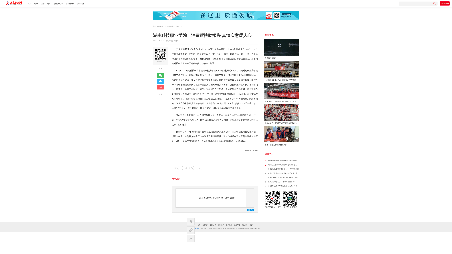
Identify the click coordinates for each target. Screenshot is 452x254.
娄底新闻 (172, 26)
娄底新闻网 (169, 41)
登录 (227, 197)
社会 (42, 3)
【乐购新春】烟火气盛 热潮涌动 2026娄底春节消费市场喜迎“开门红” (282, 80)
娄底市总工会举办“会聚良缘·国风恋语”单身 (282, 186)
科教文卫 (179, 26)
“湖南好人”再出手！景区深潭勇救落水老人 (282, 165)
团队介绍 (213, 225)
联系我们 (229, 225)
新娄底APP (445, 3)
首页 (29, 3)
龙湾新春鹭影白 (270, 58)
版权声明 (237, 225)
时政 (36, 3)
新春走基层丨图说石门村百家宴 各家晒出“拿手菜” (282, 123)
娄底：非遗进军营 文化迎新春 (276, 144)
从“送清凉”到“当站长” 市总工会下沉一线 (281, 182)
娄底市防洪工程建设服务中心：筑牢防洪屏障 (283, 169)
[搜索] (434, 4)
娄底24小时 (59, 3)
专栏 (49, 3)
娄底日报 (70, 3)
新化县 (203, 58)
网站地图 (245, 225)
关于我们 (205, 225)
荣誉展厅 (221, 225)
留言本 (252, 225)
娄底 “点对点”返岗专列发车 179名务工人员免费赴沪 (282, 101)
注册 (232, 197)
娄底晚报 (80, 3)
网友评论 (176, 178)
